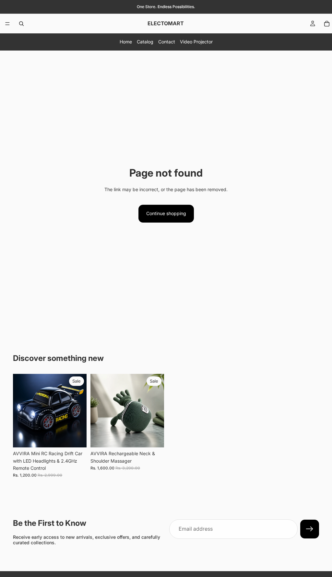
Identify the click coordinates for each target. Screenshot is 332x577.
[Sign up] (309, 529)
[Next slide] (79, 411)
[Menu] (7, 23)
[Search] (21, 24)
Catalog (145, 41)
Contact (166, 41)
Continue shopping (166, 213)
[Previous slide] (20, 411)
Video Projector (196, 41)
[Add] (76, 437)
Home (126, 41)
